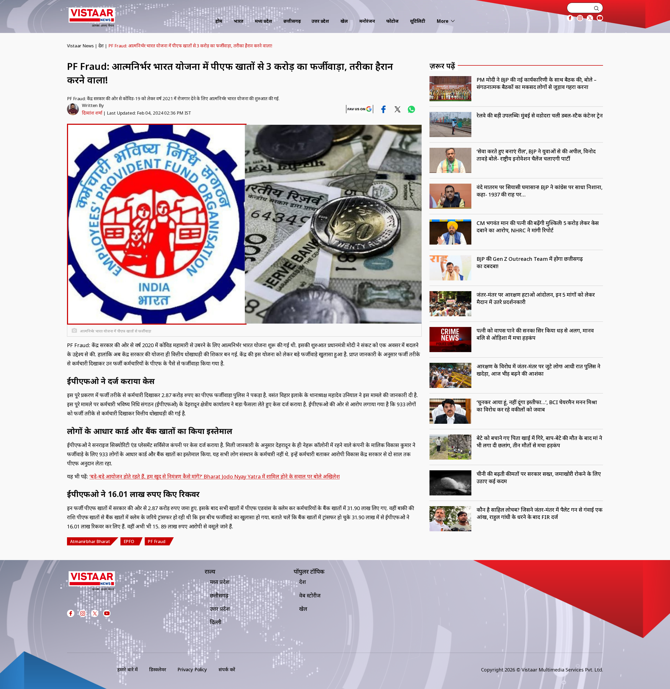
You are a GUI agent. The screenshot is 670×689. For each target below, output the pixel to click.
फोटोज (392, 21)
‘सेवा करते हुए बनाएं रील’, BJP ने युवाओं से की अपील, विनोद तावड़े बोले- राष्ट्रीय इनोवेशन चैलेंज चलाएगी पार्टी (536, 155)
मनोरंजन (367, 21)
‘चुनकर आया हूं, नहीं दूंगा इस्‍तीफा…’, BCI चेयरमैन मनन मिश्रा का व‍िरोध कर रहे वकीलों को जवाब (537, 406)
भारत (239, 21)
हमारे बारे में (127, 669)
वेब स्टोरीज (310, 595)
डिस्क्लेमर (157, 669)
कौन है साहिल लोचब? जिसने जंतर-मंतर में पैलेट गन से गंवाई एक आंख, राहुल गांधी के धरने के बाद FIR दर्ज (539, 513)
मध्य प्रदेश (263, 21)
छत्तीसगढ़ (292, 21)
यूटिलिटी (417, 21)
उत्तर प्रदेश (320, 21)
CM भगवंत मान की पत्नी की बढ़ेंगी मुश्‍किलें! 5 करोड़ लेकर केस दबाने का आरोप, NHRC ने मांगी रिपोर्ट (538, 226)
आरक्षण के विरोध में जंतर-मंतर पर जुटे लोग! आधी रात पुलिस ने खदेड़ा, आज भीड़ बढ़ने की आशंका (538, 370)
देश (101, 46)
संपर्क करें (227, 669)
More (442, 21)
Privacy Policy (192, 669)
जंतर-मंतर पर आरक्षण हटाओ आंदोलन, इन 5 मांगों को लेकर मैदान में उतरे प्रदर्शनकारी (536, 298)
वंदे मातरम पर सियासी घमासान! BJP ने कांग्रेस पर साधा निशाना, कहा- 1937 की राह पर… (539, 191)
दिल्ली (216, 622)
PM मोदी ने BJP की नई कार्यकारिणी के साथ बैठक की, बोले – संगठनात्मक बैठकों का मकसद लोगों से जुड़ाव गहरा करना (536, 83)
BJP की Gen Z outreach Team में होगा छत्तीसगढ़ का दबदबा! (530, 262)
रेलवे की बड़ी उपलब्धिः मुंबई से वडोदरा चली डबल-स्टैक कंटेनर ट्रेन (540, 115)
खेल (344, 21)
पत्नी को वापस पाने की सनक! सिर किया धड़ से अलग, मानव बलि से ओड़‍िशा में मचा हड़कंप (535, 334)
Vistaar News (80, 46)
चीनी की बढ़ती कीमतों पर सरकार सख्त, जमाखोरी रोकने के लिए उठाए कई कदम (539, 477)
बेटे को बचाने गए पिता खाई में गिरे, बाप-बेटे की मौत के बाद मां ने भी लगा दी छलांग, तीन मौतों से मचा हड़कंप (539, 441)
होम (218, 21)
